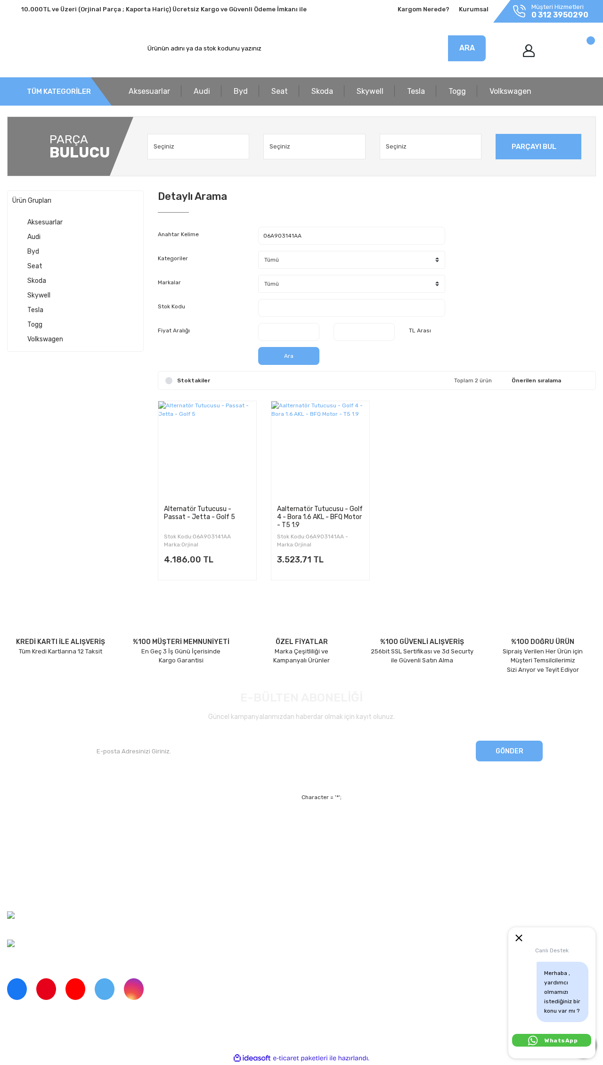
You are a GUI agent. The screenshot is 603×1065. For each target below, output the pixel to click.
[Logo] (50, 48)
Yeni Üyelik (173, 826)
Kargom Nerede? (423, 9)
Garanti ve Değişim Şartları (387, 842)
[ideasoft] (252, 1058)
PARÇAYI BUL (534, 146)
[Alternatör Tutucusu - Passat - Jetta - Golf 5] (207, 450)
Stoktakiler (193, 380)
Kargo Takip (174, 858)
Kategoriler (173, 258)
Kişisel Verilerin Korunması (386, 858)
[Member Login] (528, 50)
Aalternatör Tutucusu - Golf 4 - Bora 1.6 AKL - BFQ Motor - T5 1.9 (320, 516)
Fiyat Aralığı (174, 330)
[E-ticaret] (300, 1058)
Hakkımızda (24, 826)
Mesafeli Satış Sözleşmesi (386, 826)
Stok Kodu (171, 306)
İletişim (17, 842)
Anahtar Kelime (178, 234)
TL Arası (420, 330)
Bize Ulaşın (173, 875)
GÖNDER (509, 751)
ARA (467, 47)
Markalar (169, 282)
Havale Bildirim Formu (380, 875)
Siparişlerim (24, 858)
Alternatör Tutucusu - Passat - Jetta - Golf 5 (199, 513)
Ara (288, 356)
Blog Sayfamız (27, 891)
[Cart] (580, 50)
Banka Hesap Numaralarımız (48, 875)
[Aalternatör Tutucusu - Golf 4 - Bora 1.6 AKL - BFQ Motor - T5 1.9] (320, 450)
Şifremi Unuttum (181, 842)
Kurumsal (474, 9)
